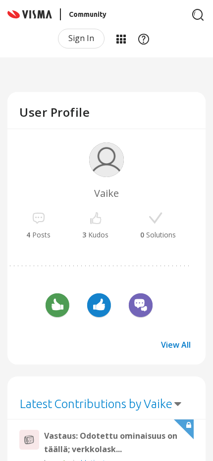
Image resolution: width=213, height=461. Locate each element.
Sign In (81, 38)
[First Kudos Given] (99, 307)
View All (176, 344)
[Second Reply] (141, 307)
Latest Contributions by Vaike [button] (96, 404)
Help (143, 38)
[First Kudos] (57, 307)
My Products (120, 38)
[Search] (198, 14)
